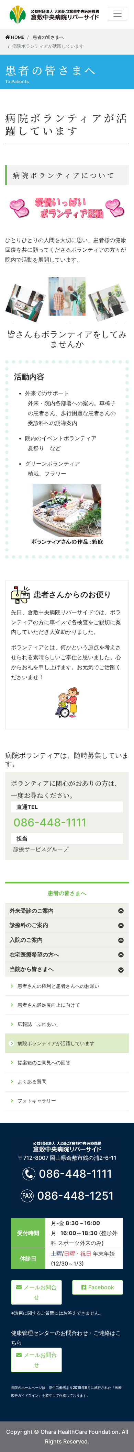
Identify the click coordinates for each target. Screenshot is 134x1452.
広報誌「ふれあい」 (39, 1024)
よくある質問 (32, 1081)
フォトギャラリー (37, 1101)
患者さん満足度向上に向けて (49, 1005)
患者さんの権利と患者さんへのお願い (58, 986)
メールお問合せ (40, 1292)
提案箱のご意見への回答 (44, 1062)
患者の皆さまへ (48, 37)
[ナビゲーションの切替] (117, 14)
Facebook (101, 1287)
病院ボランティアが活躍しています (56, 1043)
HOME (17, 37)
